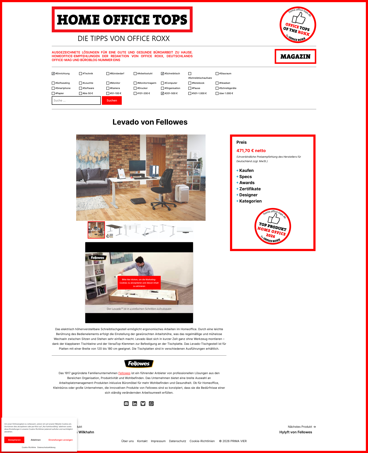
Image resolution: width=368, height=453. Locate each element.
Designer (248, 194)
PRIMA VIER (238, 441)
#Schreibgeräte (227, 88)
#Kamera (115, 88)
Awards (247, 182)
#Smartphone (63, 88)
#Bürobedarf (117, 73)
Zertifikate (250, 188)
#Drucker (142, 88)
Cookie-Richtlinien (203, 441)
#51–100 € (115, 93)
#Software (88, 88)
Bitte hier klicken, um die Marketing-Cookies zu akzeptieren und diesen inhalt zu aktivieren (139, 282)
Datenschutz (177, 441)
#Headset (224, 82)
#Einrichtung (62, 73)
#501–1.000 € (199, 93)
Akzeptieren (14, 439)
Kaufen (246, 170)
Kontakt (142, 441)
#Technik (88, 73)
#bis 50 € (88, 93)
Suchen (112, 100)
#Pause (196, 88)
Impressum (158, 441)
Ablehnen (36, 439)
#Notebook (198, 82)
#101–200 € (143, 93)
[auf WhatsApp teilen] (151, 403)
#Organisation (172, 88)
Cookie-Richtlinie (29, 447)
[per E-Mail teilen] (126, 403)
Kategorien (250, 201)
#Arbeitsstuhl (144, 73)
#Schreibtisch (172, 73)
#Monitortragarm (146, 82)
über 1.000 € (226, 93)
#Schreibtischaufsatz (200, 77)
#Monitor (115, 82)
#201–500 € (171, 93)
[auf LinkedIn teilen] (135, 403)
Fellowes (124, 373)
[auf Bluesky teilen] (143, 403)
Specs (245, 176)
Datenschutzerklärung (46, 447)
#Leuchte (88, 82)
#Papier (59, 93)
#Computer (171, 82)
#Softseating (62, 82)
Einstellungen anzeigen (61, 439)
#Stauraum (225, 73)
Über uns (127, 441)
